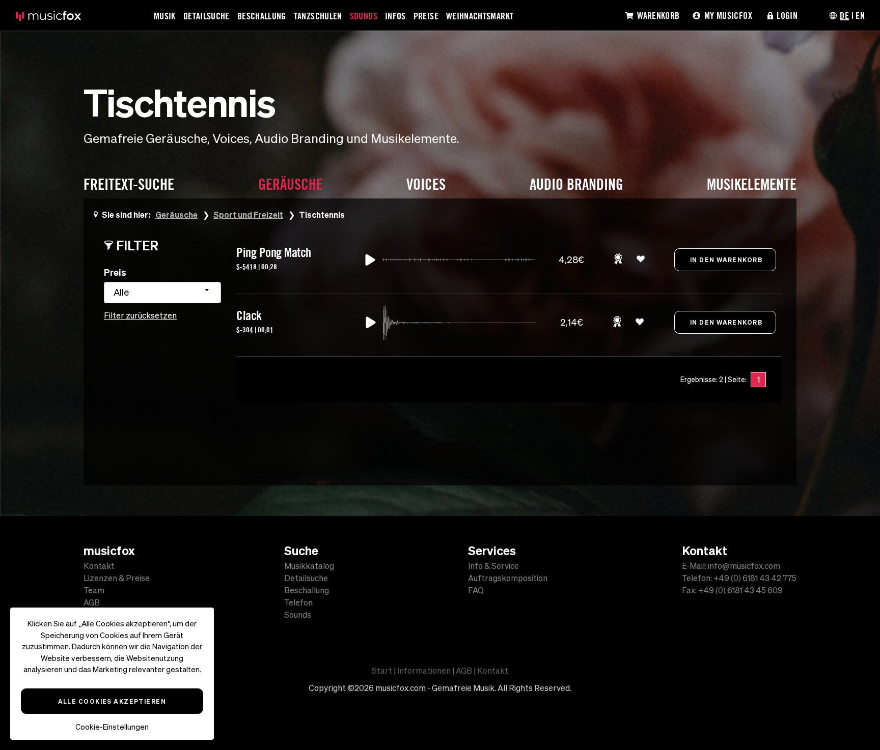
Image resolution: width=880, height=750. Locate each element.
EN (860, 15)
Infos (395, 15)
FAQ (476, 590)
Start (382, 670)
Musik (165, 15)
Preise (426, 15)
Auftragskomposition (507, 578)
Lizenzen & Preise (117, 578)
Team (94, 590)
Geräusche (176, 214)
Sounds (363, 15)
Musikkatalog (309, 565)
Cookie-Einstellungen (112, 727)
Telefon (298, 602)
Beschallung (261, 15)
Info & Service (493, 565)
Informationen (424, 670)
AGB (92, 602)
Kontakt (99, 565)
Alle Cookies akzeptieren (112, 701)
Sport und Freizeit (248, 214)
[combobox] (162, 292)
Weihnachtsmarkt (479, 15)
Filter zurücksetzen (140, 315)
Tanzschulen (318, 15)
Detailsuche (206, 15)
